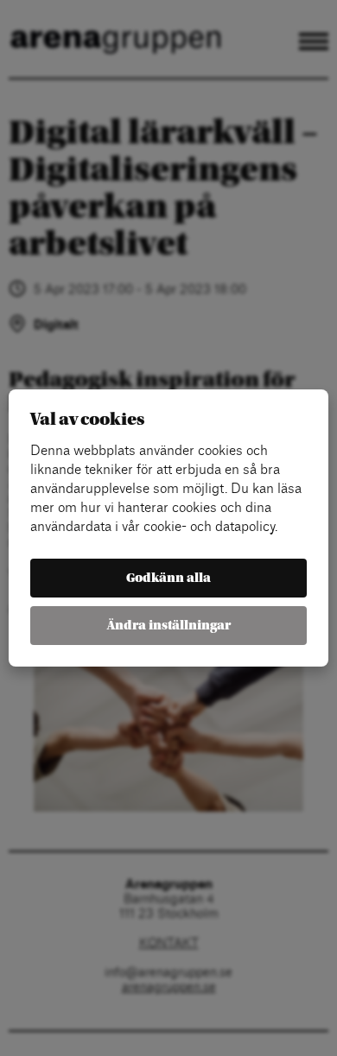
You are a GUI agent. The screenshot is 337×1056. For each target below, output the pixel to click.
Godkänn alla (168, 578)
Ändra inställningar (169, 625)
